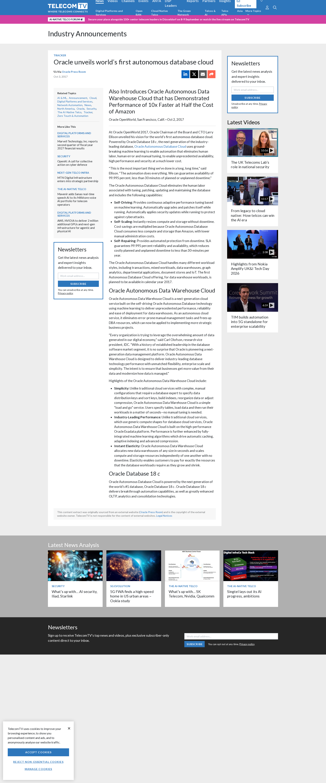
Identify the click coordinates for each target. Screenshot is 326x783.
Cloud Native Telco (159, 12)
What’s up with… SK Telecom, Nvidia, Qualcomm (191, 593)
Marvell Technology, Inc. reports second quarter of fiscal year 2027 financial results (77, 145)
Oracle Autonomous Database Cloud (160, 146)
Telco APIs (224, 12)
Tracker (60, 55)
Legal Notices (164, 515)
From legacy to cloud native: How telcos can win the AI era (252, 215)
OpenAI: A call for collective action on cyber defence (74, 163)
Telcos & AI (210, 12)
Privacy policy (65, 293)
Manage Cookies (38, 769)
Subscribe (78, 283)
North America (66, 108)
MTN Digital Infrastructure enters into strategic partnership (77, 179)
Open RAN (139, 12)
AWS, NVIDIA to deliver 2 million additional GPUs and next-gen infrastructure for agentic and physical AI (77, 226)
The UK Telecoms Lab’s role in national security (250, 164)
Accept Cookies (38, 752)
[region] (38, 750)
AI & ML (62, 97)
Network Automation (69, 105)
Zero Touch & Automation (72, 115)
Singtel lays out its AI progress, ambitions (244, 593)
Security (91, 108)
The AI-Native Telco (69, 112)
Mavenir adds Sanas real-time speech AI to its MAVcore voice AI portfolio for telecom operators (76, 199)
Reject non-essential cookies (38, 761)
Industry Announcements (87, 33)
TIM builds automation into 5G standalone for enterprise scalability (249, 321)
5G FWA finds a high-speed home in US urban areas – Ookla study (132, 596)
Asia (240, 10)
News (88, 105)
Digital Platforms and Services (109, 12)
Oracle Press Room (74, 71)
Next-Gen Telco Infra (73, 172)
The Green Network (184, 12)
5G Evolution (120, 586)
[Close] (69, 728)
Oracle (81, 108)
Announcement (78, 97)
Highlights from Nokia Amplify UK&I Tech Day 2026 (250, 268)
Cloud (92, 97)
